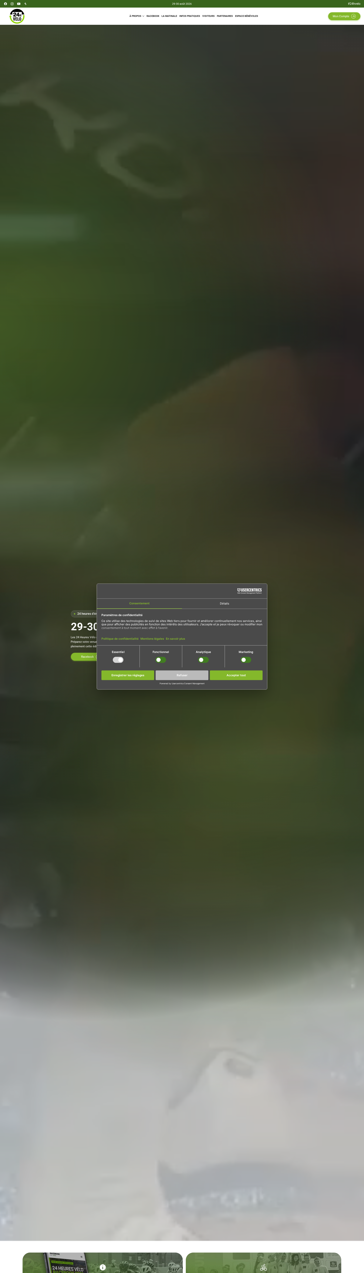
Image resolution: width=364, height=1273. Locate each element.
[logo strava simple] (25, 4)
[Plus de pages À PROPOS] (143, 16)
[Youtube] (19, 4)
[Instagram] (12, 4)
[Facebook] (5, 4)
